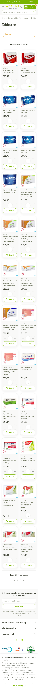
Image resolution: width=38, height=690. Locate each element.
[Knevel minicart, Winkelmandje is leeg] (26, 7)
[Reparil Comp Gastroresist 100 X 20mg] (10, 401)
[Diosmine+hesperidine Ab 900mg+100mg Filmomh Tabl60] (10, 312)
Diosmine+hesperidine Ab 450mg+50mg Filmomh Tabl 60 (10, 239)
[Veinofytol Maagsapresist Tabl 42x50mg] (28, 401)
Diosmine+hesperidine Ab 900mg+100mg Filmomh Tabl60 (10, 327)
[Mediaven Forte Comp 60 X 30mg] (28, 357)
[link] (14, 580)
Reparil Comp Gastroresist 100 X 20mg (9, 416)
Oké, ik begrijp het (19, 685)
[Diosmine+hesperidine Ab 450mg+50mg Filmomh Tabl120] (10, 268)
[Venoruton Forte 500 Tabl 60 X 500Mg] (10, 534)
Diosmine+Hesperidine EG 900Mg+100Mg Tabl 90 (11, 372)
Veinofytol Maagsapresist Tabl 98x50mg (9, 460)
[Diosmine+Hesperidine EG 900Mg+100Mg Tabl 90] (10, 357)
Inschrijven (19, 606)
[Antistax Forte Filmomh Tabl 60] (10, 58)
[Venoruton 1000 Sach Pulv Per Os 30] (28, 446)
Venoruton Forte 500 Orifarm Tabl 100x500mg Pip (9, 502)
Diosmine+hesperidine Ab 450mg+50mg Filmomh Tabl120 (10, 283)
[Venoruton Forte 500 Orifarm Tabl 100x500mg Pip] (10, 490)
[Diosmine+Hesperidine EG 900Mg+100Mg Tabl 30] (28, 312)
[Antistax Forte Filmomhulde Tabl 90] (28, 58)
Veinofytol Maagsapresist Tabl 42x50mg (28, 416)
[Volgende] (23, 580)
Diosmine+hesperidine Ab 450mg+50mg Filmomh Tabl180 (29, 283)
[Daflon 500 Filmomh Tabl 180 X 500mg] (10, 179)
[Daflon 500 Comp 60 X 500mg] (10, 140)
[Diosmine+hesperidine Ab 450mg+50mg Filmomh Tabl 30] (28, 179)
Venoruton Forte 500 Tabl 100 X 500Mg (27, 505)
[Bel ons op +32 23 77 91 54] (21, 7)
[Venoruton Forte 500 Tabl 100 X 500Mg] (28, 490)
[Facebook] (16, 640)
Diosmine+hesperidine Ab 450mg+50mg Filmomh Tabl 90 (29, 239)
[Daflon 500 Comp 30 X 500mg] (28, 100)
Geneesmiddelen (13, 18)
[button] (19, 34)
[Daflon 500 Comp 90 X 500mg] (28, 140)
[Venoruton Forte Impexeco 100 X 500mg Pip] (28, 534)
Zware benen (24, 18)
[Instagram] (21, 640)
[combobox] (16, 12)
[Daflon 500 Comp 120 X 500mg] (10, 100)
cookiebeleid (18, 679)
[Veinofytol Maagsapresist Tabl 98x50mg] (10, 446)
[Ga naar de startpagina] (13, 7)
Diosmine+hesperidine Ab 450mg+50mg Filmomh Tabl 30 (29, 194)
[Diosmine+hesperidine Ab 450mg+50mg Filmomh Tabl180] (28, 268)
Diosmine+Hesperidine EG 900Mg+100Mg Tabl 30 (29, 327)
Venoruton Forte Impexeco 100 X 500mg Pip (27, 549)
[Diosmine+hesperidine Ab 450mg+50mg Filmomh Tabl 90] (28, 224)
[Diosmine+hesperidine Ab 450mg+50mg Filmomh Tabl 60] (10, 224)
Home (3, 18)
